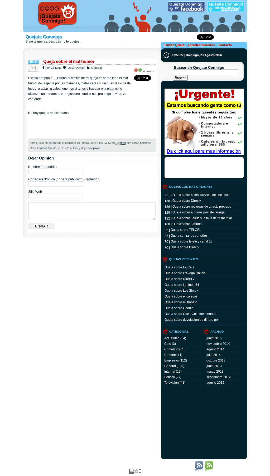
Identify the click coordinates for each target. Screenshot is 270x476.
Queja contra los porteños (189, 235)
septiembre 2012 (218, 377)
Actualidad (172, 338)
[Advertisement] (92, 55)
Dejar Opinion (76, 67)
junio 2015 (214, 338)
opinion (95, 148)
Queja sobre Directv (186, 200)
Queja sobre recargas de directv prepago (201, 206)
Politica (169, 377)
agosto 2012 (215, 383)
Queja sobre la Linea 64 (182, 284)
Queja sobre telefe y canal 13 (192, 241)
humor (43, 148)
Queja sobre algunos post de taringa (198, 212)
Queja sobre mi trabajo (181, 302)
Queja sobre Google (179, 307)
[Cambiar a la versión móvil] (135, 473)
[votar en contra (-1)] (136, 70)
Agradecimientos (201, 45)
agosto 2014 (215, 349)
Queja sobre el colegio (181, 296)
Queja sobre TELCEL (186, 229)
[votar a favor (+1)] (140, 70)
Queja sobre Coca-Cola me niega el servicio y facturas (190, 313)
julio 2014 (213, 355)
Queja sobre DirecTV (180, 278)
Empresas (171, 360)
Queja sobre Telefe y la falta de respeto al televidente (202, 217)
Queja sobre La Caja (179, 267)
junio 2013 (214, 366)
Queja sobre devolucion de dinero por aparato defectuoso (192, 319)
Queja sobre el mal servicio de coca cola (201, 194)
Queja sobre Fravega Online (185, 272)
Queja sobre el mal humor (68, 61)
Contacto (225, 45)
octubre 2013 (215, 360)
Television (171, 383)
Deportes (170, 355)
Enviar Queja (174, 45)
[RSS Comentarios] (209, 471)
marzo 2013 (215, 371)
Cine (167, 344)
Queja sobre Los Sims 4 (182, 290)
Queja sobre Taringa (187, 223)
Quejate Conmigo (44, 36)
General (96, 67)
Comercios (172, 349)
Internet (169, 371)
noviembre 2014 (218, 344)
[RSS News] (199, 471)
